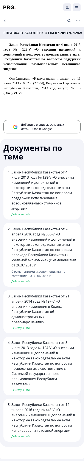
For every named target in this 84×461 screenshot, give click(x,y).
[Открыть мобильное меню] (77, 7)
